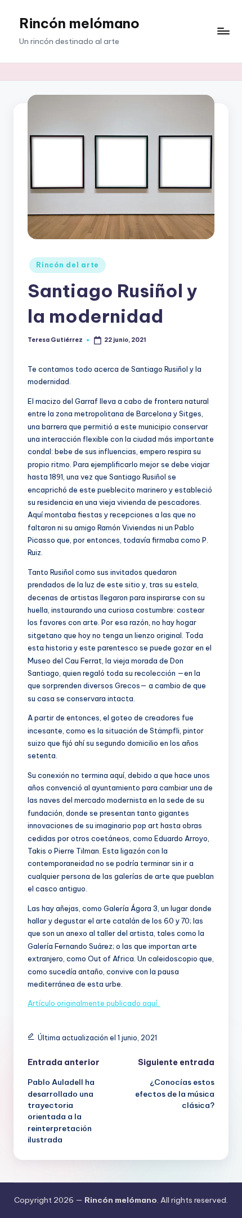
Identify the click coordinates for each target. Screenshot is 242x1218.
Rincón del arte (67, 265)
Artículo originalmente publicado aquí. (94, 1003)
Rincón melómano (79, 23)
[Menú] (222, 31)
